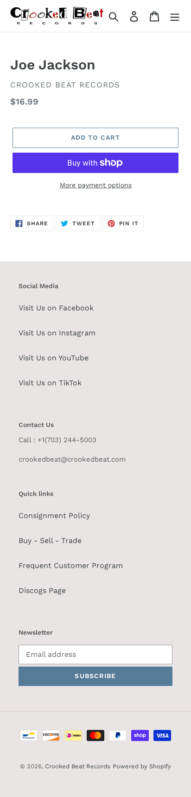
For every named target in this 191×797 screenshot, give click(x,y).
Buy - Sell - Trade (50, 540)
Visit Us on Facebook (56, 307)
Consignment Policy (54, 515)
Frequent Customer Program (71, 565)
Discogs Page (42, 590)
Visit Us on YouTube (54, 357)
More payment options (96, 185)
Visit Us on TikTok (50, 382)
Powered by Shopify (142, 766)
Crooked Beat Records (77, 766)
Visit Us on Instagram (57, 332)
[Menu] (175, 16)
